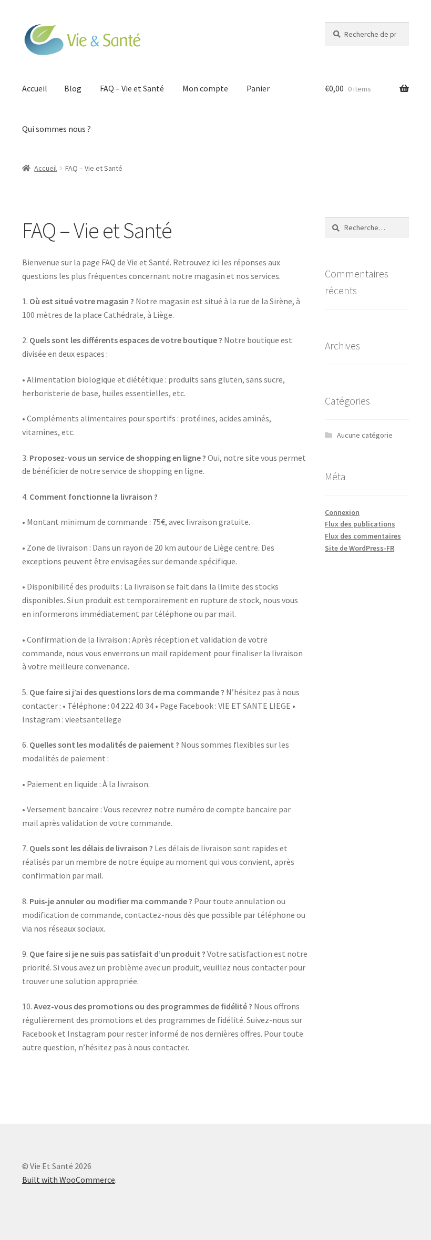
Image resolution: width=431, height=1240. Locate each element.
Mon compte (205, 88)
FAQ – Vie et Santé (132, 88)
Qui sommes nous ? (56, 128)
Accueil (34, 88)
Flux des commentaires (363, 536)
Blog (72, 88)
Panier (258, 88)
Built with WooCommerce (68, 1179)
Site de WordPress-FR (359, 548)
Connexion (342, 512)
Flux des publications (360, 524)
